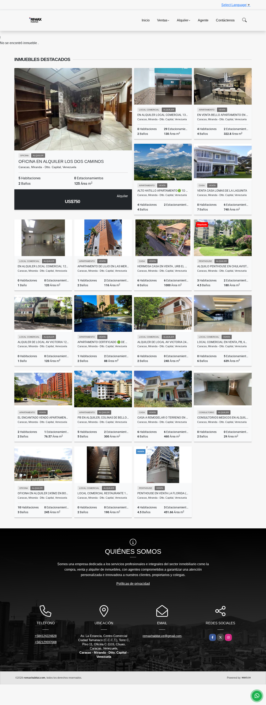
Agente (203, 20)
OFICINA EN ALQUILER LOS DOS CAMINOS (61, 161)
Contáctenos (225, 20)
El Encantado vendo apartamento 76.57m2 (43, 417)
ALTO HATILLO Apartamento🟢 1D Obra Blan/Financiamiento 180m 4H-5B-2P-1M (162, 190)
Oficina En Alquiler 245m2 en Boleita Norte (43, 493)
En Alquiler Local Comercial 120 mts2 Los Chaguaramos (43, 266)
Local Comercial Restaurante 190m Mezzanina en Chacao (103, 493)
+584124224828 (46, 636)
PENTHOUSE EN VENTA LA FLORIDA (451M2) (162, 493)
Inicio (146, 20)
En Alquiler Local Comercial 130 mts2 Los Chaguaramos (162, 114)
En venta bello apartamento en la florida (222, 114)
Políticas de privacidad (133, 583)
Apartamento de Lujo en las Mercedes (103, 266)
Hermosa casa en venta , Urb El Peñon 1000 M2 (162, 266)
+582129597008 (46, 642)
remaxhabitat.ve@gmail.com (162, 636)
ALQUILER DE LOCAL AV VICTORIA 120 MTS (43, 342)
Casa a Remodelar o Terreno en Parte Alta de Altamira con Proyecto (162, 417)
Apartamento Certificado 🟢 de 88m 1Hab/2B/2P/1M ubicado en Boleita (103, 342)
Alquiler (182, 20)
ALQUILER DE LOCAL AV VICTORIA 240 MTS (162, 342)
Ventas (162, 20)
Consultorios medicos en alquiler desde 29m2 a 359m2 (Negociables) (222, 417)
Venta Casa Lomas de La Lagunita (222, 190)
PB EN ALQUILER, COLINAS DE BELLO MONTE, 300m (103, 417)
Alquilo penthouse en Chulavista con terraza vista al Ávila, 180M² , (222, 266)
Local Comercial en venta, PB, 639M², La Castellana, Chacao (222, 342)
